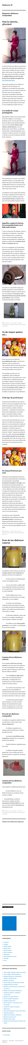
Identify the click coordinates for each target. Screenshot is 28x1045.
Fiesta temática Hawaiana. (11, 998)
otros (19, 531)
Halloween (7, 954)
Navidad (6, 958)
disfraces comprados (15, 532)
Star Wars (12, 80)
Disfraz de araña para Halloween (13, 990)
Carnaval (20, 810)
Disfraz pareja (7, 950)
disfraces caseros (6, 324)
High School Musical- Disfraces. (13, 1015)
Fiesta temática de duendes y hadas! (14, 982)
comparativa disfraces (7, 812)
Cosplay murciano (9, 1013)
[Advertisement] (9, 923)
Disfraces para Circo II (10, 1017)
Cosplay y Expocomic (9, 1000)
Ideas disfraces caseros (10, 956)
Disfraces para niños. (9, 1019)
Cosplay (20, 323)
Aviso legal (7, 1035)
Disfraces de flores (9, 980)
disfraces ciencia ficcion (15, 324)
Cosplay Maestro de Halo (11, 984)
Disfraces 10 (7, 5)
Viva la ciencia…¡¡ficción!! (10, 23)
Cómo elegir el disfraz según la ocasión (15, 972)
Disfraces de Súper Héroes (11, 996)
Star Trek (5, 80)
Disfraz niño (7, 948)
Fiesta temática (8, 952)
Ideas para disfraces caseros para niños (15, 1011)
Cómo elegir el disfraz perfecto (12, 974)
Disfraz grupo (7, 946)
